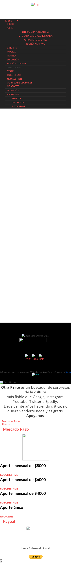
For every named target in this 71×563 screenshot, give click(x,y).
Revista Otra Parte (44, 372)
